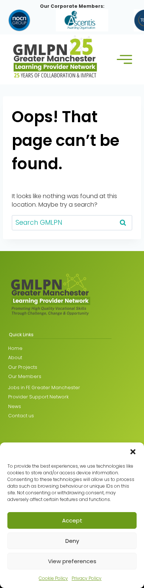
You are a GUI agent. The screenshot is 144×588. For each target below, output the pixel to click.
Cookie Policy (53, 578)
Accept (72, 520)
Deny (72, 541)
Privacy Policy (87, 578)
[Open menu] (124, 59)
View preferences (72, 561)
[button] (133, 451)
